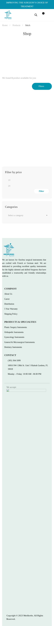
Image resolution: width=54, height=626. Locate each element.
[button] (49, 15)
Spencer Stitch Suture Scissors (18, 147)
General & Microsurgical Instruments (24, 143)
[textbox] (27, 215)
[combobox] (27, 215)
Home (5, 25)
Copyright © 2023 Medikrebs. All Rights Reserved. (24, 617)
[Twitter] (9, 283)
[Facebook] (3, 283)
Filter (41, 191)
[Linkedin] (21, 283)
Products (16, 25)
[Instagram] (15, 283)
